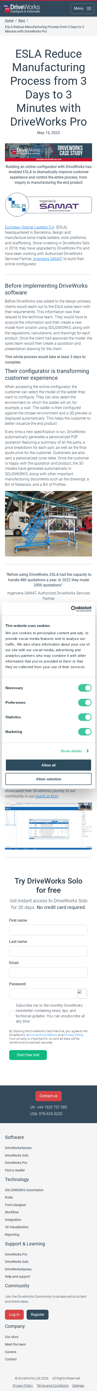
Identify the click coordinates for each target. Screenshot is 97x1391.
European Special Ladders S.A (29, 227)
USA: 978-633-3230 (46, 1114)
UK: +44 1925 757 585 (48, 1107)
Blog (21, 20)
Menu (78, 8)
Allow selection (48, 779)
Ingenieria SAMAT (47, 259)
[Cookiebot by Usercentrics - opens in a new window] (71, 609)
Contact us (48, 1096)
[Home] (21, 8)
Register (37, 1314)
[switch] (85, 702)
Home (9, 20)
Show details (71, 751)
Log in (14, 1314)
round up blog (46, 796)
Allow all (48, 765)
